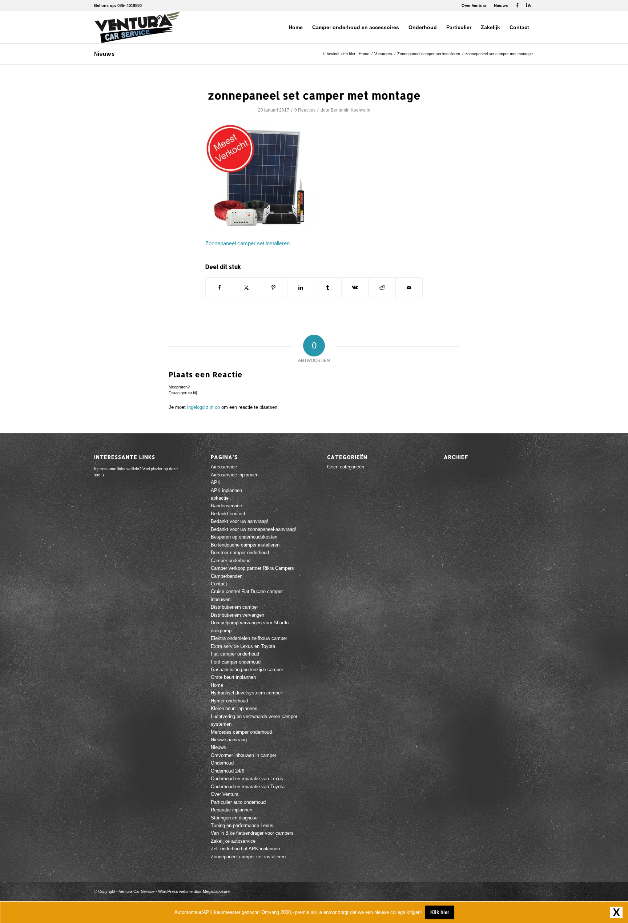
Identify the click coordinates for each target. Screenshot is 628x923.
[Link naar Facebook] (517, 5)
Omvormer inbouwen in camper (243, 755)
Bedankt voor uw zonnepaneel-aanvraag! (253, 529)
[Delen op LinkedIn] (300, 288)
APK (216, 482)
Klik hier (439, 912)
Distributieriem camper (234, 607)
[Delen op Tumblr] (327, 288)
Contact (219, 584)
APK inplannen (226, 490)
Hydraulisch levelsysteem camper (246, 693)
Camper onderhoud (230, 560)
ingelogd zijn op (203, 407)
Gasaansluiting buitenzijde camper (247, 669)
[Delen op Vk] (355, 288)
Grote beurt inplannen (233, 677)
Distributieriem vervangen (237, 615)
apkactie (220, 498)
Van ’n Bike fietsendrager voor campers (252, 833)
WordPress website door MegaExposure (194, 891)
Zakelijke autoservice (233, 841)
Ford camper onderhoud (236, 662)
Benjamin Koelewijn (350, 110)
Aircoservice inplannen (234, 474)
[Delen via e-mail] (409, 288)
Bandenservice (226, 505)
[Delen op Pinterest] (273, 288)
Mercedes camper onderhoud (241, 732)
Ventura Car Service (136, 891)
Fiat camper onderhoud (235, 654)
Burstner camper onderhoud (240, 552)
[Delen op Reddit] (382, 288)
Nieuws (501, 5)
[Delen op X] (246, 288)
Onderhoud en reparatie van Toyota (248, 786)
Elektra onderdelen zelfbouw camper (249, 638)
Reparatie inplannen (231, 810)
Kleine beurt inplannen (234, 708)
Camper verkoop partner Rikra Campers (252, 568)
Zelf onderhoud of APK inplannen (245, 848)
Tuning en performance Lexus (242, 825)
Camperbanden (226, 576)
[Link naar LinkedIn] (528, 5)
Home (217, 685)
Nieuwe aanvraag (229, 739)
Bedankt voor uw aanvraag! (239, 521)
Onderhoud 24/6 (227, 771)
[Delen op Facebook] (219, 288)
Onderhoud (222, 763)
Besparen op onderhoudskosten (244, 537)
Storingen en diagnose (234, 818)
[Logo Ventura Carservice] (137, 27)
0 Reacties (304, 110)
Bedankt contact (228, 513)
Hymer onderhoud (229, 701)
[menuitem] (474, 5)
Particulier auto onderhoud (238, 802)
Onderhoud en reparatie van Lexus (247, 778)
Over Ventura (474, 5)
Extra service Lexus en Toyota (243, 646)
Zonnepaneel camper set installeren (247, 243)
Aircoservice (224, 466)
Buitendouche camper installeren (245, 545)
